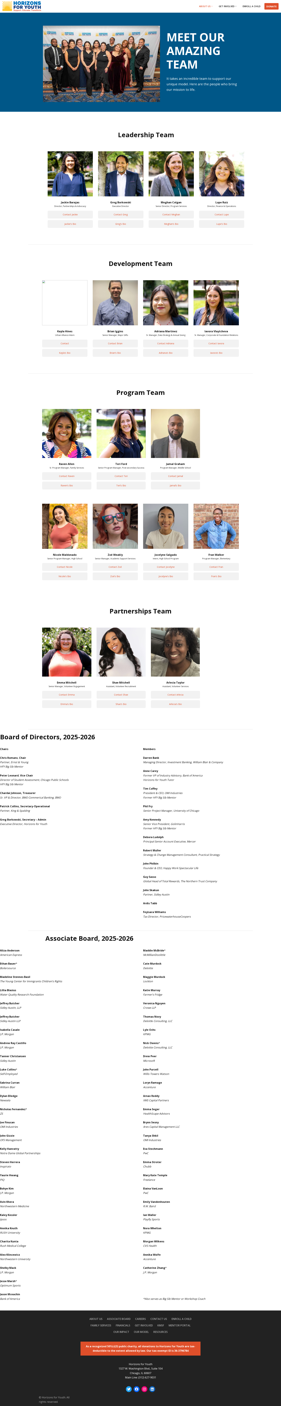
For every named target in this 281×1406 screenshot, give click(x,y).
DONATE (271, 6)
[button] (212, 6)
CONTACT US (158, 1319)
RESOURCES (160, 1332)
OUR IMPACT (121, 1332)
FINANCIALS (123, 1325)
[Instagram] (144, 1389)
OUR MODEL (141, 1332)
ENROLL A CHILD (252, 6)
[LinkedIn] (152, 1389)
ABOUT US (95, 1319)
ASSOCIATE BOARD (119, 1319)
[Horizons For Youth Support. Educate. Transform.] (21, 6)
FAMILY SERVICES (101, 1325)
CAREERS (140, 1319)
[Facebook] (137, 1389)
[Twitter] (129, 1389)
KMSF (160, 1325)
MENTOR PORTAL (180, 1325)
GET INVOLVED (144, 1325)
